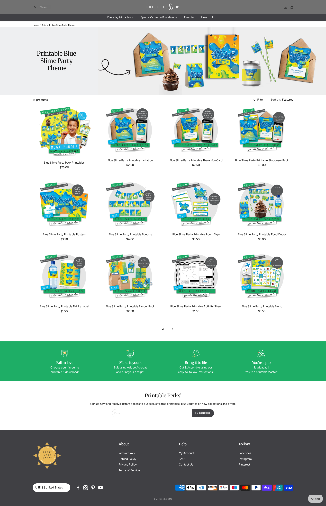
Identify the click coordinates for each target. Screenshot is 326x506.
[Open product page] (64, 131)
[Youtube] (100, 487)
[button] (54, 7)
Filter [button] (260, 99)
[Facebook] (78, 487)
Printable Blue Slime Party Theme (58, 25)
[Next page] (172, 329)
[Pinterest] (93, 487)
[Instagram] (85, 487)
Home (36, 25)
